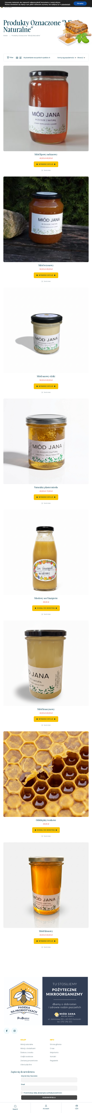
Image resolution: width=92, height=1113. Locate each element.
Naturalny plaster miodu (46, 487)
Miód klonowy (46, 931)
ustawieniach (65, 4)
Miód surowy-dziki (46, 376)
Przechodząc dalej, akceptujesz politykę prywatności (43, 1093)
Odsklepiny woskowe (46, 820)
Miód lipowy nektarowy (46, 154)
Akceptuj (80, 3)
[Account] (46, 1106)
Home (5, 36)
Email (23, 1084)
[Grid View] (17, 58)
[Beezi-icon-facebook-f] (6, 1031)
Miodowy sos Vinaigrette (46, 598)
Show (79, 58)
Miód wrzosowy (46, 265)
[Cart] (76, 1106)
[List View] (21, 58)
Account (46, 1109)
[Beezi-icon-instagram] (14, 1031)
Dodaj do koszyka (46, 608)
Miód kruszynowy (46, 709)
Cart (76, 1109)
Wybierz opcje (46, 164)
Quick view (47, 170)
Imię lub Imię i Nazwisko (29, 1076)
